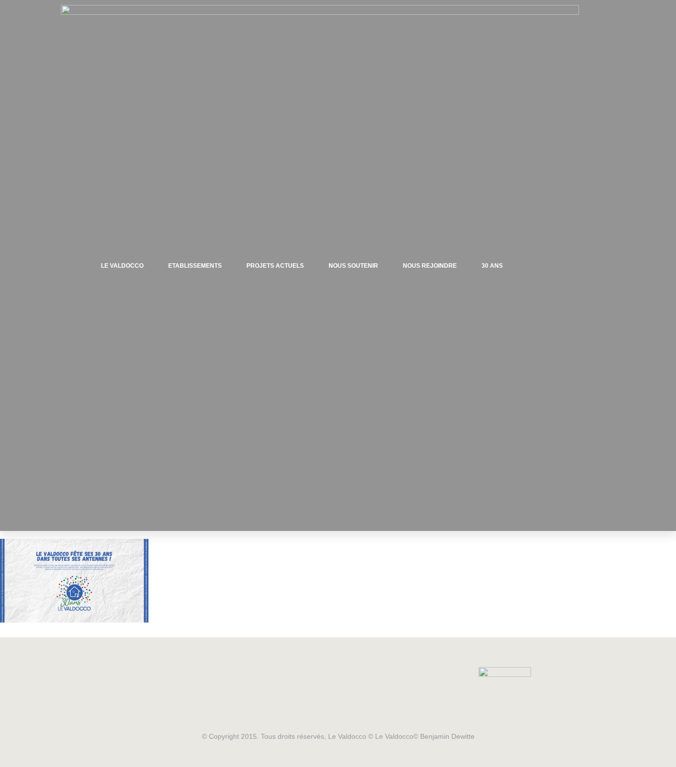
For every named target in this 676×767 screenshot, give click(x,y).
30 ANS (492, 265)
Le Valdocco (122, 265)
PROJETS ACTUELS (275, 265)
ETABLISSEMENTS (195, 265)
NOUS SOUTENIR (353, 265)
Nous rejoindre (430, 265)
